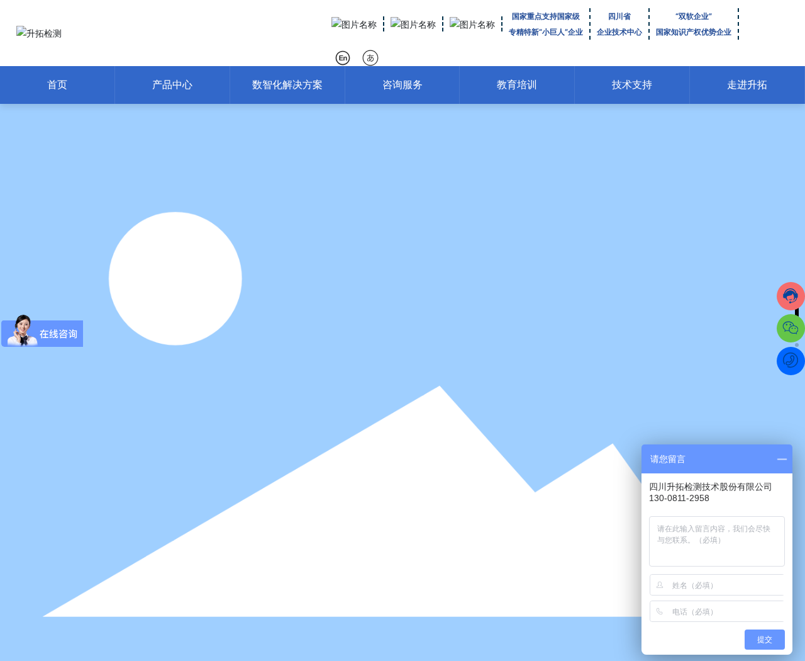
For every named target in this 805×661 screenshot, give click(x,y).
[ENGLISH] (344, 57)
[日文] (371, 57)
